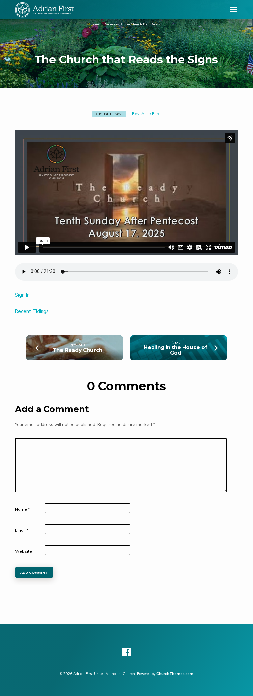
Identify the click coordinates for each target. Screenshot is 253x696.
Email (21, 530)
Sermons (112, 24)
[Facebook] (126, 652)
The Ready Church (77, 350)
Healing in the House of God (175, 350)
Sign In (22, 295)
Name (22, 509)
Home (95, 24)
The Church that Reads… (143, 24)
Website (23, 551)
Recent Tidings (32, 311)
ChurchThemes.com (174, 673)
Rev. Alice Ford (146, 113)
